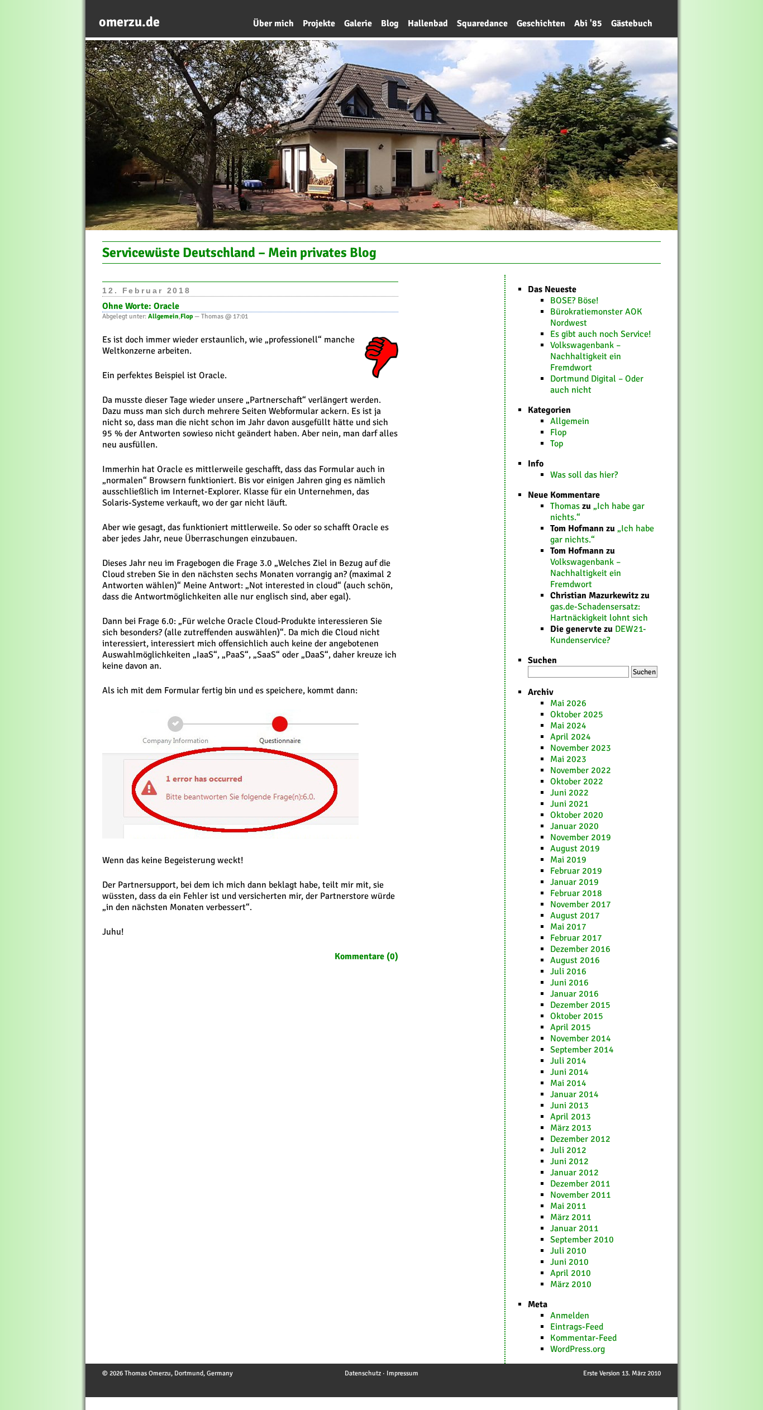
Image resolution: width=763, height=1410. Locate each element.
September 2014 (582, 1049)
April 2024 (570, 736)
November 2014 (580, 1038)
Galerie (358, 23)
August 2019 (575, 848)
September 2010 (582, 1239)
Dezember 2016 (580, 949)
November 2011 (580, 1195)
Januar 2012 (574, 1172)
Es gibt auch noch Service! (600, 334)
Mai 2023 (568, 759)
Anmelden (569, 1315)
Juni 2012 (569, 1161)
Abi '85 (588, 23)
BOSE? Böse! (574, 300)
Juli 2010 (568, 1250)
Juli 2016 (568, 971)
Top (556, 443)
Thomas (565, 506)
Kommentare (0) (366, 956)
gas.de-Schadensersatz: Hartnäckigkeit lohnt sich (599, 612)
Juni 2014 (569, 1072)
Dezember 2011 (580, 1183)
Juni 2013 (569, 1105)
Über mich (273, 23)
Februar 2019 (576, 871)
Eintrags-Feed (576, 1326)
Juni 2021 (569, 803)
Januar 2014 (574, 1094)
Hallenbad (428, 23)
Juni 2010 (569, 1262)
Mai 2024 (568, 725)
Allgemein (569, 421)
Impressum (402, 1373)
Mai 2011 (568, 1206)
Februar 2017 (576, 938)
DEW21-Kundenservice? (598, 634)
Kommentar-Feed (583, 1338)
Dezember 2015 (580, 1005)
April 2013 (570, 1116)
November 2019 (580, 837)
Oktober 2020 (576, 815)
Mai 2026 (568, 703)
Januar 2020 (574, 826)
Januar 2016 (574, 993)
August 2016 (575, 960)
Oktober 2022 (576, 781)
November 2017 (580, 904)
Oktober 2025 (576, 714)
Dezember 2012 (580, 1139)
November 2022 (580, 770)
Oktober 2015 (576, 1016)
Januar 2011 (574, 1228)
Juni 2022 (569, 792)
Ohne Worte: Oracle (140, 306)
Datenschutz (363, 1373)
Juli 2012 (568, 1150)
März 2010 (571, 1284)
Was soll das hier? (584, 474)
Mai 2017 (568, 926)
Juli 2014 (568, 1060)
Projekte (319, 23)
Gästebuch (631, 23)
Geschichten (541, 23)
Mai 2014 (568, 1083)
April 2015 (570, 1027)
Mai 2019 (568, 859)
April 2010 (570, 1273)
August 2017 (575, 915)
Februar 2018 (576, 893)
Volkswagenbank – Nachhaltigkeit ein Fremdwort (585, 356)
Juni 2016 (569, 982)
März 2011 (571, 1217)
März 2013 (571, 1127)
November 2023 (580, 748)
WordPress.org (577, 1349)
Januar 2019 (574, 882)
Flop (558, 432)
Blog (390, 23)
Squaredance (482, 23)
